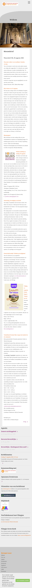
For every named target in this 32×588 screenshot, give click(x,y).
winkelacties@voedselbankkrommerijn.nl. (12, 406)
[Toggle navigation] (29, 2)
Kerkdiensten (4, 561)
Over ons (3, 557)
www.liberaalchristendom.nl (20, 276)
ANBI (2, 569)
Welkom (3, 555)
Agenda (2, 559)
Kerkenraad (3, 563)
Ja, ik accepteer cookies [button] (23, 580)
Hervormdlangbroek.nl (8, 328)
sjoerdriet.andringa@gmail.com (11, 196)
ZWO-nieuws (4, 567)
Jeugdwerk (3, 565)
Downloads (3, 571)
